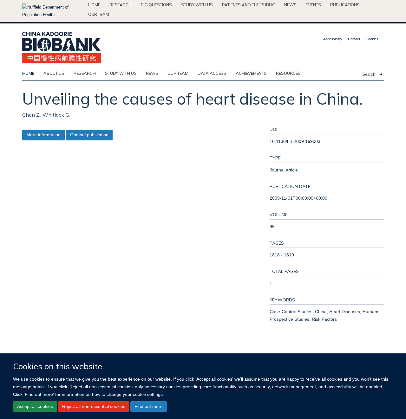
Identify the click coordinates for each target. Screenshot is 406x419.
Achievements (251, 73)
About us (53, 73)
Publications (345, 4)
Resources (288, 73)
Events (313, 4)
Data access (212, 73)
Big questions (156, 4)
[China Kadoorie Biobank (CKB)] (61, 45)
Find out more (148, 406)
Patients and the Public (248, 4)
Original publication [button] (89, 134)
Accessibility (332, 39)
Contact (354, 39)
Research (120, 4)
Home (94, 4)
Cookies (372, 39)
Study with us (197, 4)
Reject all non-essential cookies (93, 406)
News (290, 4)
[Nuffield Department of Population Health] (52, 11)
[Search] (380, 73)
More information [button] (43, 134)
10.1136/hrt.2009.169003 (295, 141)
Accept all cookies (35, 406)
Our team (98, 14)
